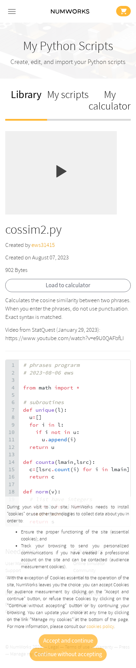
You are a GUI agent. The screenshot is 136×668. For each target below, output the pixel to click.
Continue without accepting (68, 654)
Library (26, 94)
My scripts (68, 94)
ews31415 (43, 245)
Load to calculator (68, 285)
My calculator (110, 100)
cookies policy (100, 626)
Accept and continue (68, 641)
